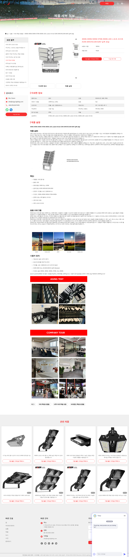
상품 (72, 3)
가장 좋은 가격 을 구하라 (92, 59)
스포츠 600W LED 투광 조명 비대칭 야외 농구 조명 (112, 495)
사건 (7, 538)
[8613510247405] (52, 544)
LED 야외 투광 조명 (60, 404)
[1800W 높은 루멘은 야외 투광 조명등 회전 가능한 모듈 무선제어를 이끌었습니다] (48, 480)
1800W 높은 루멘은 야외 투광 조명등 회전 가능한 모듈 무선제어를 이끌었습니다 (48, 496)
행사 (84, 3)
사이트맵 (36, 555)
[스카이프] (11, 109)
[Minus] (125, 516)
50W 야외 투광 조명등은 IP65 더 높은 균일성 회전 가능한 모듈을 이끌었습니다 (80, 456)
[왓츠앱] (7, 109)
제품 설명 (68, 86)
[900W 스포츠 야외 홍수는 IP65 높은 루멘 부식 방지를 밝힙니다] (48, 440)
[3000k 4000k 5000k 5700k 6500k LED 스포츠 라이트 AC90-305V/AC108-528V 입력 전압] (50, 58)
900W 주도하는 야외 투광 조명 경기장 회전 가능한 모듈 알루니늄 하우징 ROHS (80, 496)
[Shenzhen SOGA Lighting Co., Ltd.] (12, 3)
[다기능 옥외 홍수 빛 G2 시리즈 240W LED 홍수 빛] (16, 440)
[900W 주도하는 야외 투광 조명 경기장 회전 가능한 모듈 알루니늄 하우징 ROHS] (80, 480)
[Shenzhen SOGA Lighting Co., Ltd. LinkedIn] (49, 544)
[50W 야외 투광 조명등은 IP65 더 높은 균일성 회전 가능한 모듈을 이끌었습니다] (80, 440)
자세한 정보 (42, 86)
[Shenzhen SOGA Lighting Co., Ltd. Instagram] (45, 544)
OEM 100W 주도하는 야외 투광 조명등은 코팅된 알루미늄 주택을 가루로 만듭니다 (112, 456)
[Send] (124, 554)
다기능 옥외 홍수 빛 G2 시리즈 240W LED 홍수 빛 (16, 455)
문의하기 (93, 3)
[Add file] (94, 554)
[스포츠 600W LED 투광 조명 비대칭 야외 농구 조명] (112, 480)
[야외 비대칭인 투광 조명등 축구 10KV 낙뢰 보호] (16, 480)
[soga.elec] (56, 544)
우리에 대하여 (64, 3)
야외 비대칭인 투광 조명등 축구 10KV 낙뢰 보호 (16, 495)
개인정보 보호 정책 (27, 555)
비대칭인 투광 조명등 (77, 404)
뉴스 (7, 535)
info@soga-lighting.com (15, 101)
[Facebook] (42, 544)
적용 (79, 3)
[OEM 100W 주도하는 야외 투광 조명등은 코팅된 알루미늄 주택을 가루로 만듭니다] (112, 440)
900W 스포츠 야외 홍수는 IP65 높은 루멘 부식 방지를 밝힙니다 (48, 456)
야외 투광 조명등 (18, 33)
